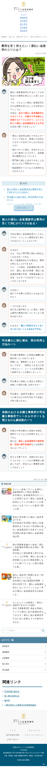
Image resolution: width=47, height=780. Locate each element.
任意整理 (23, 21)
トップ (23, 14)
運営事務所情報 (13, 735)
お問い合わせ (13, 739)
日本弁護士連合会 (11, 691)
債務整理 (23, 18)
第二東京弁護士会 (11, 696)
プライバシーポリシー (34, 735)
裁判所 (7, 700)
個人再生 (23, 24)
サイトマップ (34, 730)
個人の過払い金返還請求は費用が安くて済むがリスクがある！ (25, 190)
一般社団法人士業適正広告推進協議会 (20, 705)
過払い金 (12, 37)
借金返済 (23, 31)
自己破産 (23, 27)
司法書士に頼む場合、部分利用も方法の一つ (25, 198)
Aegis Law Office (23, 760)
